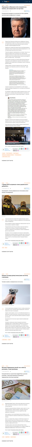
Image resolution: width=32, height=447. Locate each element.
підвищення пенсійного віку (10, 427)
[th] (21, 149)
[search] (29, 2)
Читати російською (27, 5)
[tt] (14, 150)
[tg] (23, 149)
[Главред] (6, 1)
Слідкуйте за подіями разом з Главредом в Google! (7, 149)
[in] (18, 150)
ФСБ (3, 247)
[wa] (19, 149)
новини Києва (4, 339)
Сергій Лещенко (15, 153)
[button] (3, 1)
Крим (6, 247)
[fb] (27, 149)
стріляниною (7, 323)
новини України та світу (6, 156)
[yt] (25, 149)
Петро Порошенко (9, 153)
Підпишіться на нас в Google (27, 11)
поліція (9, 339)
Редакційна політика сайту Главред (17, 146)
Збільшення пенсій (8, 403)
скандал (3, 153)
